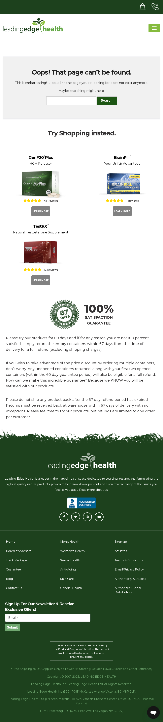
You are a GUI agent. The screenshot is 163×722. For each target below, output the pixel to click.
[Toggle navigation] (154, 28)
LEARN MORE (41, 211)
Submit (12, 627)
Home (10, 541)
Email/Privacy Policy (129, 569)
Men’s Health (69, 541)
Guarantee (13, 569)
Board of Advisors (18, 551)
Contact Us (14, 588)
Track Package (16, 560)
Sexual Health (70, 560)
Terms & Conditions (129, 560)
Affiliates (121, 551)
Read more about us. (93, 490)
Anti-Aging (68, 569)
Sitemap (121, 541)
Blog (9, 579)
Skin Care (67, 579)
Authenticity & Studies (130, 579)
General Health (71, 588)
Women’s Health (72, 551)
